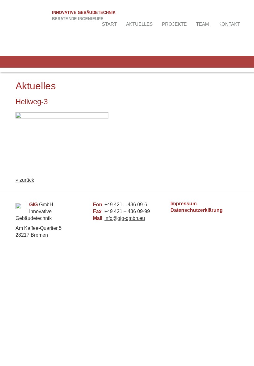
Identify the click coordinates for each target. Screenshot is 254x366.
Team (202, 24)
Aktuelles (139, 24)
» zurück (24, 180)
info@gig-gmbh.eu (124, 218)
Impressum (183, 203)
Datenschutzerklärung (196, 210)
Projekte (174, 24)
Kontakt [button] (229, 24)
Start (109, 24)
